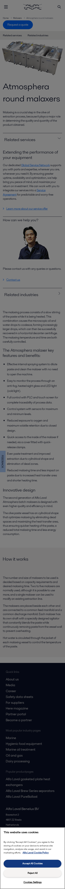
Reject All (33, 873)
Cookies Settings (32, 882)
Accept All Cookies (32, 863)
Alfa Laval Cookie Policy (36, 852)
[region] (32, 858)
